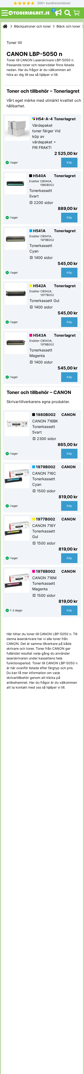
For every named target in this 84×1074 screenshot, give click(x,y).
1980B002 (46, 414)
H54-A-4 (44, 119)
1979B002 (45, 467)
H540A (39, 175)
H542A (39, 285)
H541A (39, 230)
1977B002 (45, 519)
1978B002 (45, 571)
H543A (39, 335)
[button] (42, 3)
